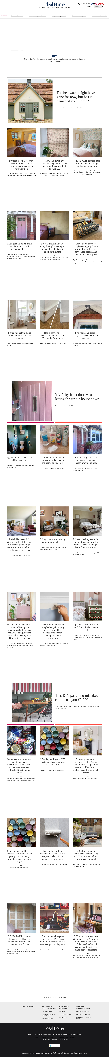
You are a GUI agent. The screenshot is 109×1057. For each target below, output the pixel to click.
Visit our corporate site (74, 1052)
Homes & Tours (37, 11)
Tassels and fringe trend (17, 16)
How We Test (77, 1034)
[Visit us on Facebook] (92, 4)
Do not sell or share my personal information (54, 1040)
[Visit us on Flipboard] (101, 4)
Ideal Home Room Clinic (83, 1014)
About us (30, 1034)
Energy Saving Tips (47, 1018)
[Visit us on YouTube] (103, 4)
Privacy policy (53, 1037)
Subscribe (97, 6)
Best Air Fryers (63, 1017)
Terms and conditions (41, 1037)
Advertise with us (66, 1034)
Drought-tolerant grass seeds (59, 16)
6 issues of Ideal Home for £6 (99, 16)
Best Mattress (63, 1008)
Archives (63, 997)
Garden (27, 11)
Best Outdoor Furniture (65, 1014)
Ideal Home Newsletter (82, 1011)
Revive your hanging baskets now (37, 16)
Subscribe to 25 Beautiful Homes (83, 1018)
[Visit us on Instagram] (96, 4)
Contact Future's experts (43, 1034)
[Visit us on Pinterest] (99, 4)
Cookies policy (64, 1037)
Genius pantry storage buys (79, 16)
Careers (72, 1037)
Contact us (56, 1034)
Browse (93, 11)
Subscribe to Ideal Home (83, 1008)
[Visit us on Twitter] (94, 4)
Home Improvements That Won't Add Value (49, 1015)
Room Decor (17, 11)
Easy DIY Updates (47, 1011)
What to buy (72, 11)
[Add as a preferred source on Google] (54, 1045)
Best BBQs (62, 1011)
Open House (84, 11)
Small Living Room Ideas (49, 1008)
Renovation (49, 11)
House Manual (61, 11)
